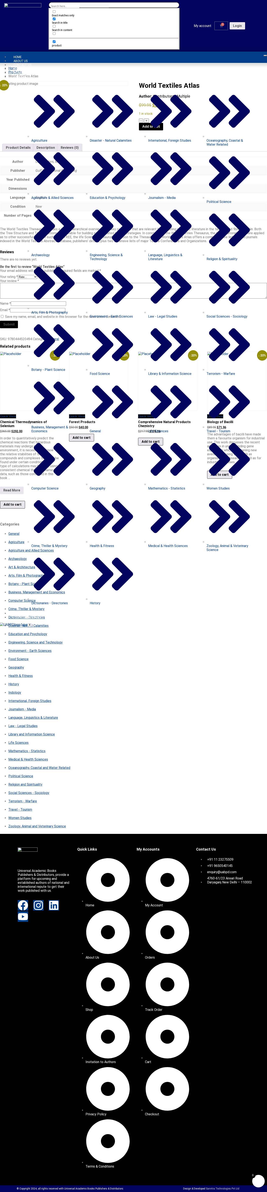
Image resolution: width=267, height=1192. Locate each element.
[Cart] (221, 26)
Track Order (23, 613)
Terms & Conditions (29, 617)
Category (21, 77)
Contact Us (22, 65)
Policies (20, 73)
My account (202, 26)
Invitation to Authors (31, 69)
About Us (21, 61)
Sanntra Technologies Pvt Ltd (222, 1188)
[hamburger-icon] (265, 55)
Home (18, 57)
